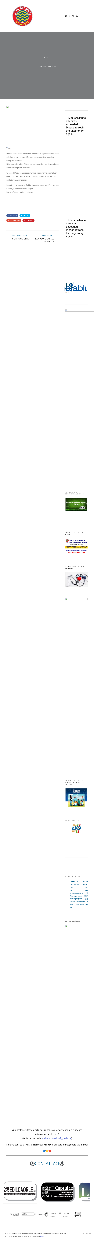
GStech (42, 1236)
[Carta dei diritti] (76, 828)
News (47, 57)
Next (84, 287)
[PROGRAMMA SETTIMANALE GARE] (76, 511)
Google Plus (15, 220)
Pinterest (29, 220)
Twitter (26, 216)
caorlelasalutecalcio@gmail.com (56, 1138)
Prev (68, 287)
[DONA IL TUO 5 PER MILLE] (76, 554)
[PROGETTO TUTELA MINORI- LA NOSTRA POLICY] (76, 808)
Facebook (13, 216)
